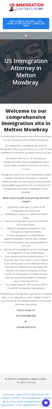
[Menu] (26, 35)
